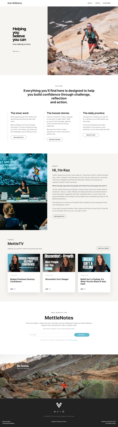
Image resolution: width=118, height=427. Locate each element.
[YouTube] (55, 411)
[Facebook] (60, 411)
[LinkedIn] (63, 411)
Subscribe (106, 3)
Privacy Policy (6, 421)
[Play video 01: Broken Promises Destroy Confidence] (24, 263)
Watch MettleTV (59, 216)
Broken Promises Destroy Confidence (22, 280)
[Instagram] (58, 411)
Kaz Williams (15, 3)
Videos (97, 3)
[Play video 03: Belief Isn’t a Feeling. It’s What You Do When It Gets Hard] (94, 263)
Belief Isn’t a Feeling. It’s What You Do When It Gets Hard (93, 281)
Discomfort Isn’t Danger (57, 279)
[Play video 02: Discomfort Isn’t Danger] (59, 263)
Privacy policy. (73, 340)
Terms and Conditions (8, 423)
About (90, 3)
